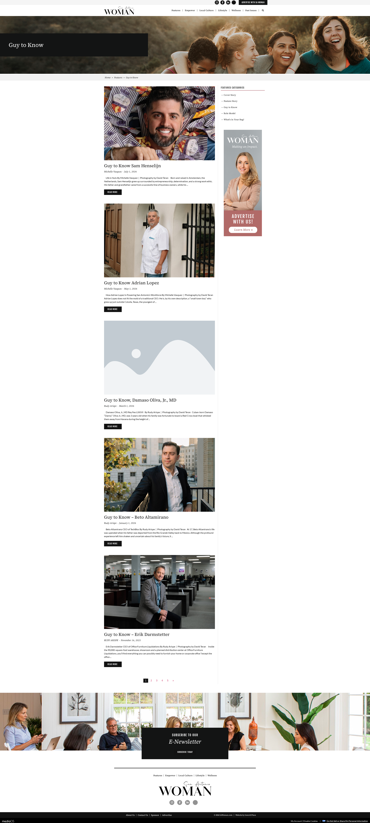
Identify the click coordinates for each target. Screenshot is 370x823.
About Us (130, 815)
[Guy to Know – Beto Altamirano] (159, 474)
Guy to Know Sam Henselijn (132, 166)
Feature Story (230, 101)
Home (108, 77)
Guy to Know (230, 107)
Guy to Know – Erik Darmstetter (137, 634)
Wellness (236, 10)
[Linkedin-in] (228, 2)
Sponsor (155, 815)
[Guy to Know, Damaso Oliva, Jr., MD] (159, 357)
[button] (263, 10)
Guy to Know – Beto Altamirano (136, 517)
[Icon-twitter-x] (234, 2)
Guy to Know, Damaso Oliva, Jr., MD (140, 400)
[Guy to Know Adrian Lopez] (159, 240)
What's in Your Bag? (234, 119)
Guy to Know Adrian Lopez (131, 283)
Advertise (167, 815)
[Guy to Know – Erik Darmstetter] (159, 591)
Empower (190, 10)
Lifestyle (222, 10)
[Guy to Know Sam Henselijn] (159, 123)
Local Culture (206, 10)
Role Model (229, 113)
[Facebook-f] (222, 2)
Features (176, 10)
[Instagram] (217, 2)
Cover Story (230, 94)
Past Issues (251, 10)
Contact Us (143, 815)
